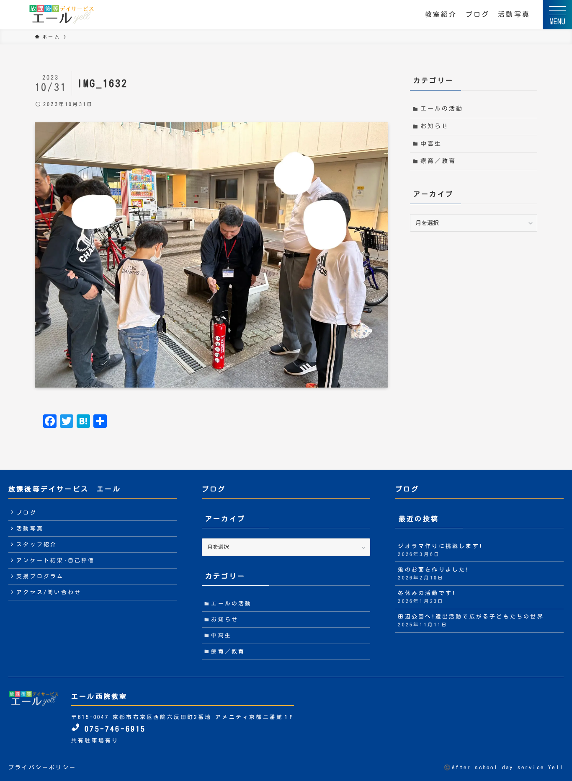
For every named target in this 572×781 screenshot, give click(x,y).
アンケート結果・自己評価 (55, 560)
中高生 (431, 144)
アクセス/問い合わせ (48, 592)
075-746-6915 (113, 728)
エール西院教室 (99, 696)
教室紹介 (441, 14)
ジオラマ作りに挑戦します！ (440, 549)
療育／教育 (438, 161)
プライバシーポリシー (42, 767)
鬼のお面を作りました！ (433, 573)
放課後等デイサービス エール (64, 489)
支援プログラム (40, 576)
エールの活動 (442, 108)
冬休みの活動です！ (427, 596)
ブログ (478, 14)
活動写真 (514, 14)
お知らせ (434, 126)
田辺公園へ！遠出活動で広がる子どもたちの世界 (471, 620)
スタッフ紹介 (36, 544)
